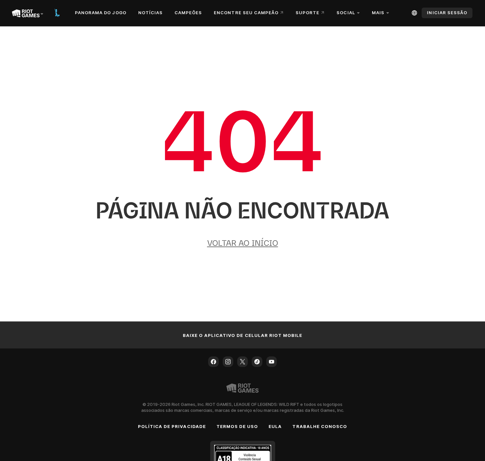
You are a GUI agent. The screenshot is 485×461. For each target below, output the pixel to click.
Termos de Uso (237, 426)
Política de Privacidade (172, 426)
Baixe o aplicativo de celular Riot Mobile (243, 335)
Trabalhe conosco (319, 426)
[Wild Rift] (57, 13)
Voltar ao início (242, 243)
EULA (275, 426)
